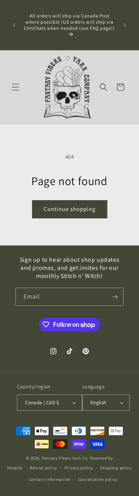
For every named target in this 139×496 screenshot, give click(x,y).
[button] (15, 87)
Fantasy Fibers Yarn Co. (65, 458)
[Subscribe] (114, 297)
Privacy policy (78, 467)
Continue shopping (70, 209)
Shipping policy (116, 467)
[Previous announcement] (14, 25)
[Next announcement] (124, 25)
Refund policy (43, 467)
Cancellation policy (97, 479)
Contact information (50, 479)
